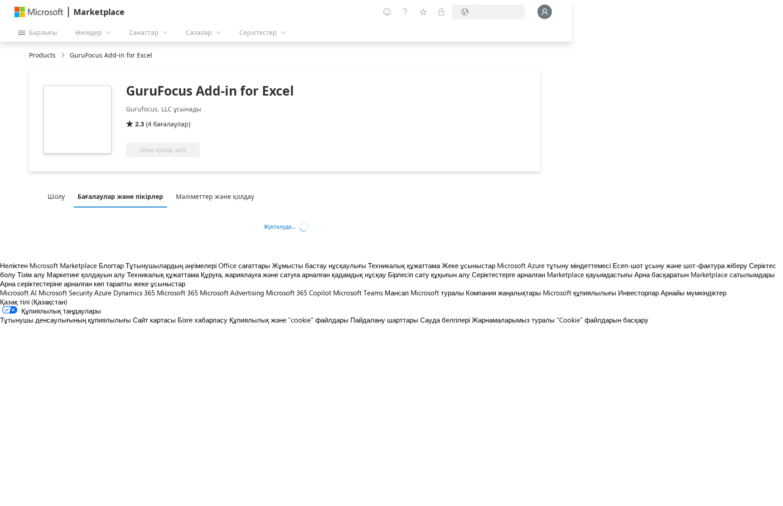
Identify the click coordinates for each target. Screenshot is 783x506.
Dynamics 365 (134, 292)
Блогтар (111, 265)
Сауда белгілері (445, 319)
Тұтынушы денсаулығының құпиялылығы (65, 319)
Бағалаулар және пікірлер (120, 196)
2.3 (139, 124)
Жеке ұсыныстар (468, 265)
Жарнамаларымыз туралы (513, 319)
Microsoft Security (65, 292)
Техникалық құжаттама (404, 265)
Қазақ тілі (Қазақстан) (34, 301)
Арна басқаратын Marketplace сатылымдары (704, 274)
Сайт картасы (154, 319)
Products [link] (42, 55)
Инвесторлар (638, 292)
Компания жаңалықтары (503, 292)
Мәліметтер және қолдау (215, 196)
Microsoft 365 (177, 292)
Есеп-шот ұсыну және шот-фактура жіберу (680, 265)
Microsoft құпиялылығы (579, 292)
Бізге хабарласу (202, 319)
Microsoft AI (18, 292)
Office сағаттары (244, 265)
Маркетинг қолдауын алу (86, 274)
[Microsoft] (38, 12)
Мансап (397, 292)
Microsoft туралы (437, 292)
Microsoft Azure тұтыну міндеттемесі (555, 265)
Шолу (56, 196)
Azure (102, 292)
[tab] (58, 196)
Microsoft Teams (358, 292)
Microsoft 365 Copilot (298, 292)
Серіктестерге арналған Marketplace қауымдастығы (552, 274)
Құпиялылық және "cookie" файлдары (288, 319)
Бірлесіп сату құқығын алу (429, 274)
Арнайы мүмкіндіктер (693, 292)
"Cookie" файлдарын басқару (602, 319)
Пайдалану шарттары (384, 319)
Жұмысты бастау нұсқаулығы (319, 265)
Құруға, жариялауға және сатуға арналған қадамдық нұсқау (293, 274)
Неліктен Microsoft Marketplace (48, 265)
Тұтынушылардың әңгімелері (171, 265)
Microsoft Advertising (232, 292)
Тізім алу (31, 274)
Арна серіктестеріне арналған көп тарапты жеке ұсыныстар (92, 283)
